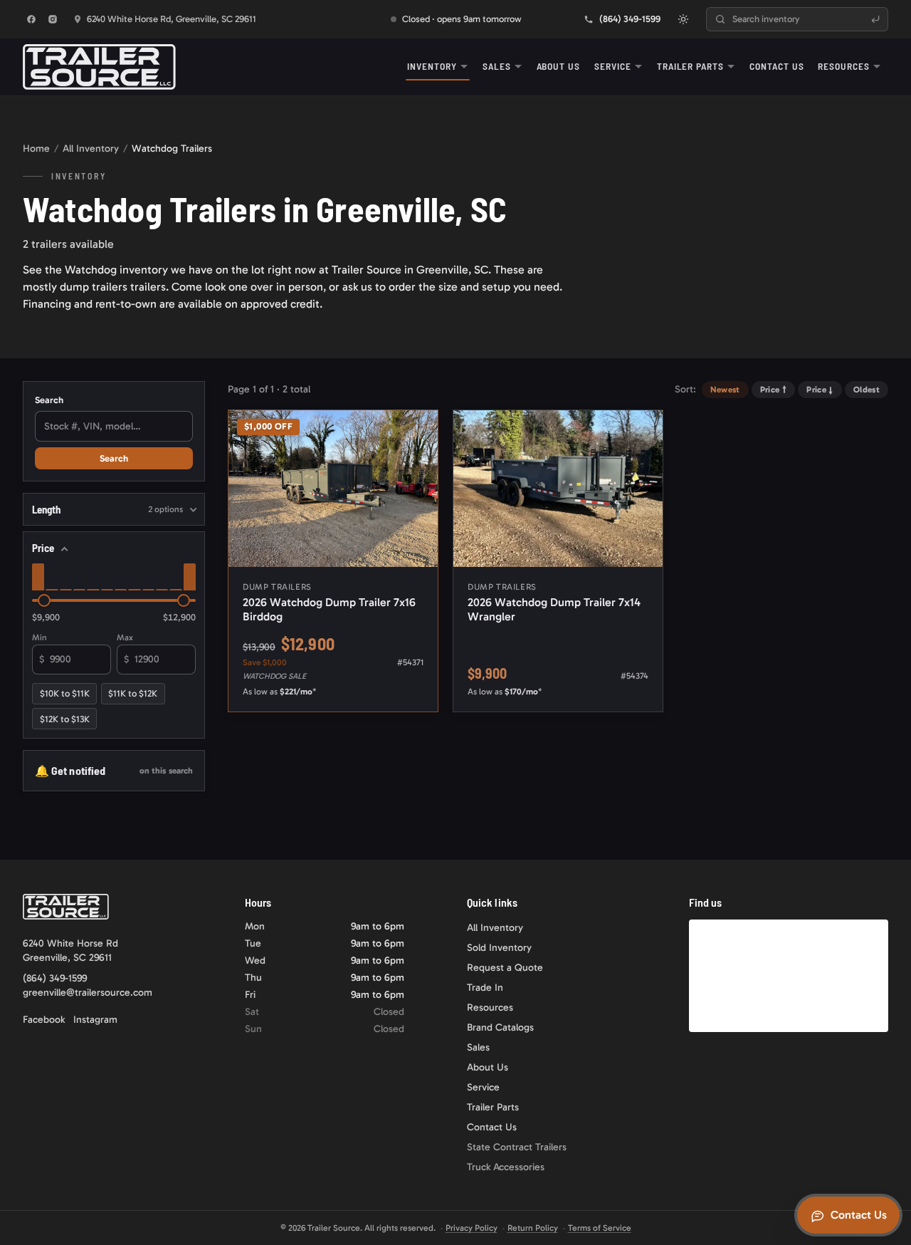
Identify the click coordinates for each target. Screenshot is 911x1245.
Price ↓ (819, 390)
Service (612, 66)
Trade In (485, 987)
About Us (559, 66)
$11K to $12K (132, 693)
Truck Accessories (505, 1167)
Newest (725, 390)
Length (107, 509)
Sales (497, 66)
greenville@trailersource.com (87, 992)
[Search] (875, 19)
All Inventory (91, 148)
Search (49, 400)
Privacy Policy (471, 1228)
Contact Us (776, 66)
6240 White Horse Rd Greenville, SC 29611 (70, 950)
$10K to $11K (65, 693)
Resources (844, 66)
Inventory (432, 66)
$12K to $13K (65, 719)
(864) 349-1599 (55, 978)
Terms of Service (599, 1228)
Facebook (44, 1020)
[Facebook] (31, 19)
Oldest (866, 390)
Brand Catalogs (500, 1027)
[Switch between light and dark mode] (683, 19)
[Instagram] (52, 19)
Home (36, 148)
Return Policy (532, 1228)
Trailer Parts (690, 66)
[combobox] (797, 19)
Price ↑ (773, 390)
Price (43, 547)
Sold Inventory (499, 948)
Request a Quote (505, 968)
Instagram (95, 1020)
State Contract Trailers (517, 1147)
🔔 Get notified (114, 770)
